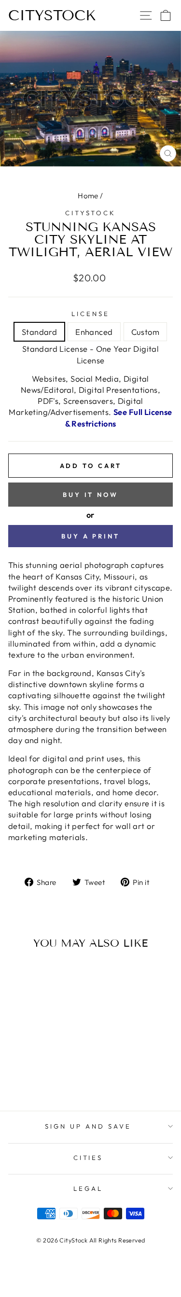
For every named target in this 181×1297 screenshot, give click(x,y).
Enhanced (93, 332)
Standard (39, 332)
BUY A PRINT (90, 536)
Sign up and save (88, 1126)
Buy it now (90, 494)
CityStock (52, 15)
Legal (88, 1188)
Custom (145, 332)
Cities (88, 1157)
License (90, 313)
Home (88, 195)
